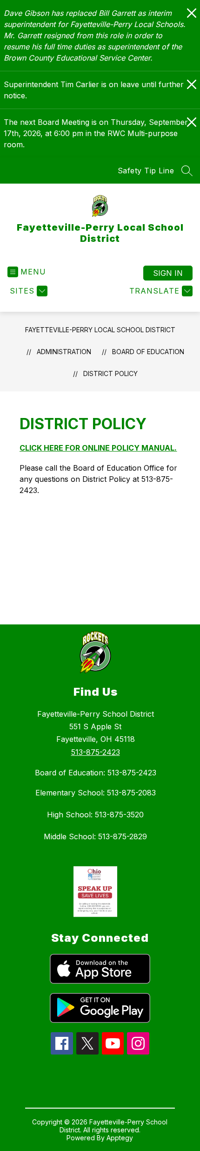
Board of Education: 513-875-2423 (95, 772)
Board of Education (148, 352)
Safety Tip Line (146, 170)
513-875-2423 (95, 752)
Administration (64, 352)
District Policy (110, 373)
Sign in (168, 273)
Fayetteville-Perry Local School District (100, 330)
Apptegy (120, 1138)
